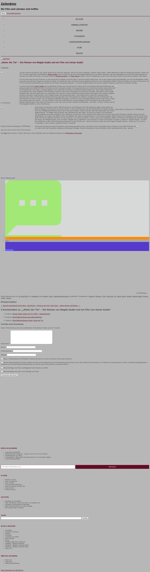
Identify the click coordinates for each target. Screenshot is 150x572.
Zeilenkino (8, 4)
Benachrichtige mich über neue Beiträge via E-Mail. (21, 371)
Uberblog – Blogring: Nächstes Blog (16, 547)
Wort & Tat (8, 548)
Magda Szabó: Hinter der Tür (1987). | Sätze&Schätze (31, 314)
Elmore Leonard (10, 489)
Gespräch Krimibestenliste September (17, 504)
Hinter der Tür (111, 296)
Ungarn (8, 298)
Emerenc (98, 296)
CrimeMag (8, 530)
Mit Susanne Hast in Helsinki (14, 508)
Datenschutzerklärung (12, 563)
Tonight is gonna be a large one (15, 542)
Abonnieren (112, 467)
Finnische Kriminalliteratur (13, 484)
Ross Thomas (9, 483)
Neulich (79, 53)
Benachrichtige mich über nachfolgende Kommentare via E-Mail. (26, 368)
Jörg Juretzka (9, 488)
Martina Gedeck (61, 76)
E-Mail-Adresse (7, 351)
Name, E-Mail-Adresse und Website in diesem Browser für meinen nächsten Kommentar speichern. (38, 359)
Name (3, 347)
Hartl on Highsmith (11, 481)
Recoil (7, 540)
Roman (145, 296)
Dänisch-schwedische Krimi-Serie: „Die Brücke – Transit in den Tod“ (25, 305)
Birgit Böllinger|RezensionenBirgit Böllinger (27, 317)
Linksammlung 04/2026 (12, 452)
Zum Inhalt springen (14, 13)
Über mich (8, 560)
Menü (3, 13)
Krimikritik (8, 535)
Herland (7, 533)
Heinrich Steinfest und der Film (15, 486)
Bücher (79, 30)
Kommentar (5, 343)
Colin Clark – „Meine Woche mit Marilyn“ (65, 305)
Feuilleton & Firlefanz (12, 532)
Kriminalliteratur (79, 25)
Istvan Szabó (39, 86)
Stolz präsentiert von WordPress (12, 570)
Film (5, 133)
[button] (33, 236)
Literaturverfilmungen (79, 42)
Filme (79, 47)
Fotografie (79, 36)
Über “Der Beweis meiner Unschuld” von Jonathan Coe (22, 503)
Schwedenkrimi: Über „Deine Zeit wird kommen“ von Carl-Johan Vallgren (28, 457)
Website (3, 355)
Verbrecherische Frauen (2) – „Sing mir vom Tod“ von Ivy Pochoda (26, 454)
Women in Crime (10, 479)
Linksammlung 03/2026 (12, 459)
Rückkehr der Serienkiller (13, 501)
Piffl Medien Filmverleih (74, 133)
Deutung (92, 296)
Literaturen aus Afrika (12, 537)
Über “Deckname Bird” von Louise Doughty (18, 506)
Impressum (8, 561)
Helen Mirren (75, 76)
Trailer (3, 298)
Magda (129, 296)
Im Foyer (79, 19)
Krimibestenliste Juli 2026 (13, 455)
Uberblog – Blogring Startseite (14, 543)
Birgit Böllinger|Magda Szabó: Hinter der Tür (28, 320)
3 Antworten (4, 67)
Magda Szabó (52, 74)
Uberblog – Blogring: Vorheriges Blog (17, 545)
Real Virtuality (9, 538)
